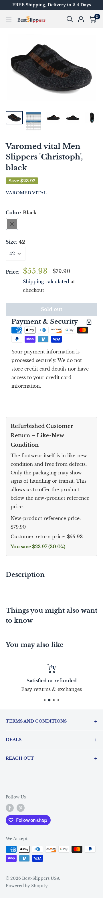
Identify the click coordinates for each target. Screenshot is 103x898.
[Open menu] (8, 19)
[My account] (81, 19)
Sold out (51, 309)
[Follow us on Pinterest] (21, 808)
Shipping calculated (46, 281)
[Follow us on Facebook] (10, 808)
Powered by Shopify (27, 885)
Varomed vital (26, 192)
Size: (15, 242)
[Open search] (70, 19)
